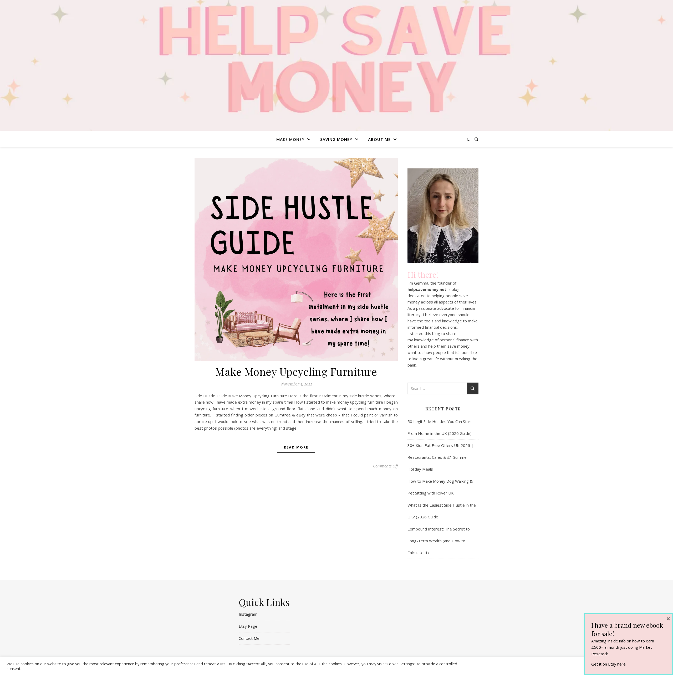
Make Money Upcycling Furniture (296, 371)
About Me (379, 139)
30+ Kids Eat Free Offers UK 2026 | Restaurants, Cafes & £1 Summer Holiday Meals (440, 457)
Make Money (290, 139)
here (621, 664)
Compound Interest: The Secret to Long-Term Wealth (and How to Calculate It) (438, 540)
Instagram (248, 614)
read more (296, 447)
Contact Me (249, 638)
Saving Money (336, 139)
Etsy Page (248, 626)
